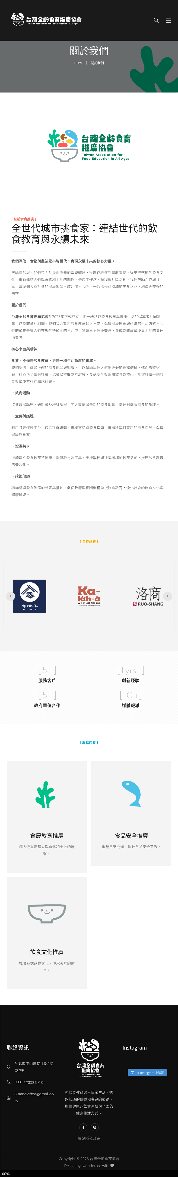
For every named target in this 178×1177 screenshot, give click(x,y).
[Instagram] (95, 1127)
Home (78, 62)
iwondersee (91, 1165)
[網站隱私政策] (89, 1138)
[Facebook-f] (83, 1127)
